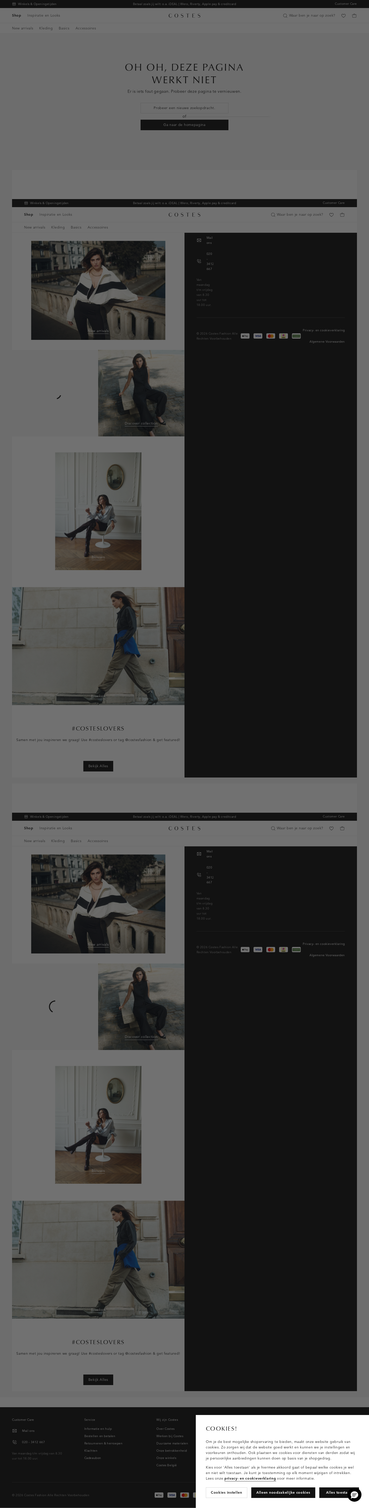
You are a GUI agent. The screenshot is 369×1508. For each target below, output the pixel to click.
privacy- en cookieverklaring (250, 1478)
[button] (354, 1495)
